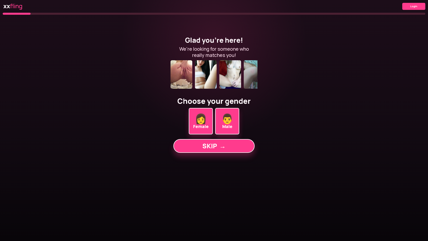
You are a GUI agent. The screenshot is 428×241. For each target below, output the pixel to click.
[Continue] (214, 74)
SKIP (214, 146)
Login (413, 6)
